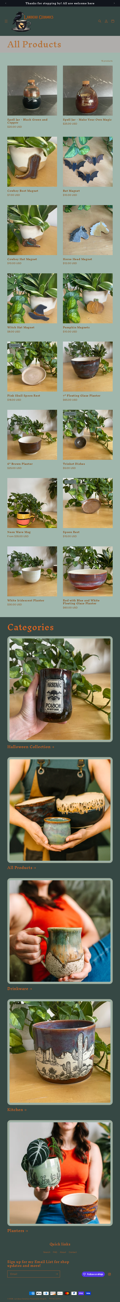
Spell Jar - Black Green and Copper (27, 121)
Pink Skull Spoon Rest (23, 395)
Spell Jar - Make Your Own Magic (87, 119)
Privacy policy (55, 1299)
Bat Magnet (71, 190)
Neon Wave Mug (19, 532)
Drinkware (17, 988)
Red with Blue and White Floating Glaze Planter (81, 602)
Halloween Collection (29, 747)
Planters (15, 1230)
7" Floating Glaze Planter (82, 395)
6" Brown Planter (20, 463)
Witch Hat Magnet (20, 327)
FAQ (55, 1252)
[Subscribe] (56, 1274)
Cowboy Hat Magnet (22, 259)
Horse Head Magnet (77, 259)
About (63, 1252)
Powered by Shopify (38, 1299)
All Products (19, 867)
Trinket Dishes (74, 463)
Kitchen (15, 1109)
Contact (73, 1252)
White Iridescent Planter (25, 600)
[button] (6, 21)
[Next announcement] (114, 3)
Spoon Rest (71, 532)
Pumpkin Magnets (76, 327)
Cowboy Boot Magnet (22, 190)
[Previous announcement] (5, 3)
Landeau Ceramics (22, 1299)
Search (46, 1252)
